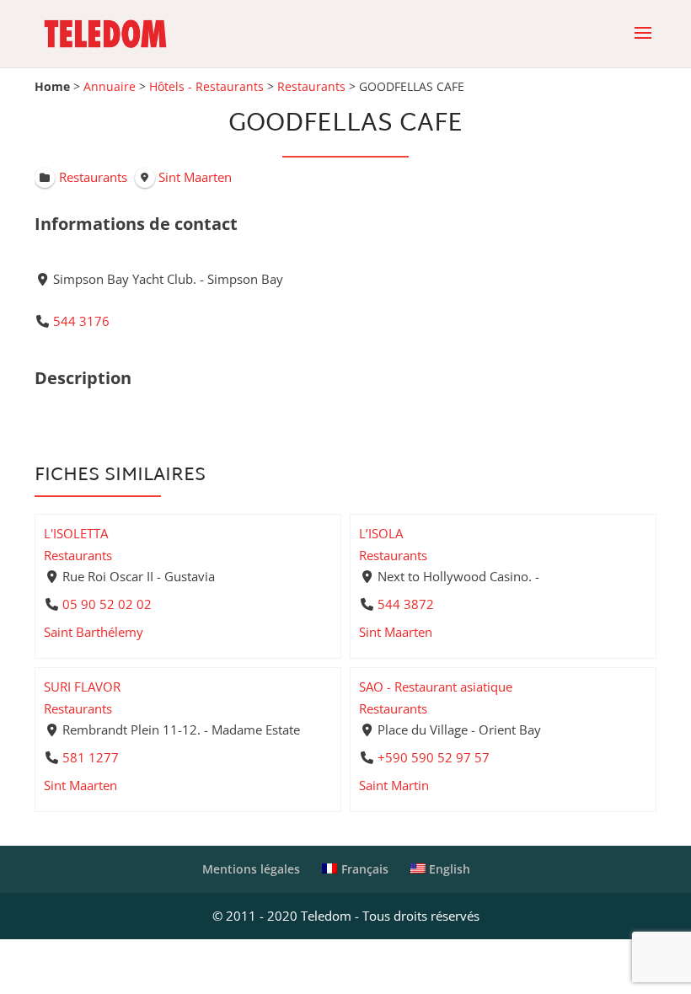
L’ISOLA (381, 533)
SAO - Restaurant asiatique (435, 686)
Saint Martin (394, 785)
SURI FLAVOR (82, 686)
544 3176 (81, 321)
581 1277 (90, 757)
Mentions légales (251, 869)
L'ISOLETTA (76, 533)
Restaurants (311, 86)
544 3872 (406, 604)
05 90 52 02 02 (107, 604)
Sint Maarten (395, 631)
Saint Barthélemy (93, 631)
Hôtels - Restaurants (206, 86)
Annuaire (109, 86)
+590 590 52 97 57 (434, 757)
